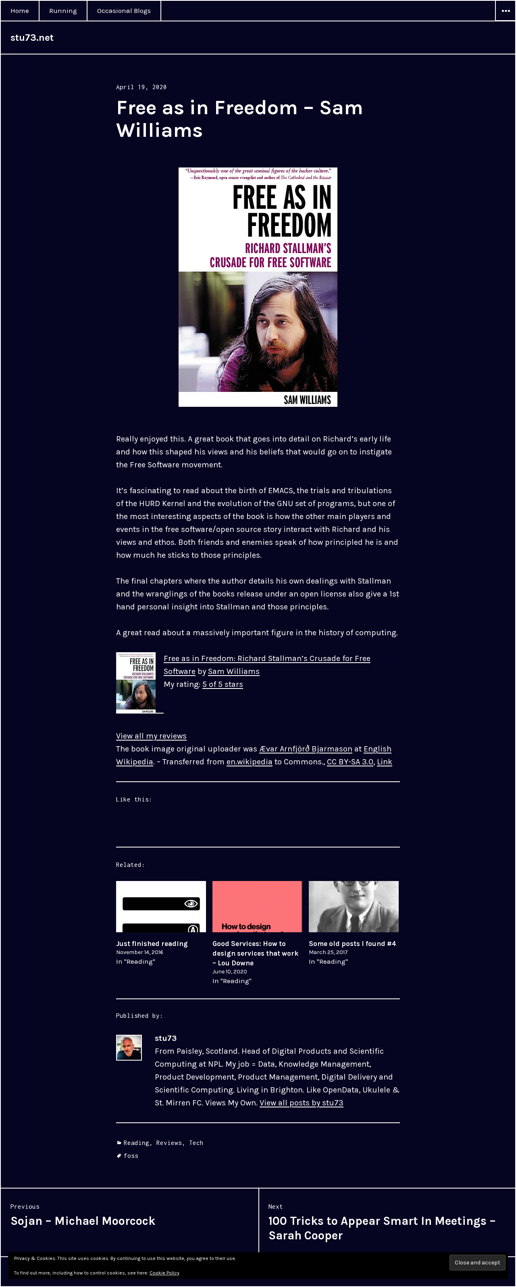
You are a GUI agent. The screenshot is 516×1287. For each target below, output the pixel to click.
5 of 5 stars (222, 684)
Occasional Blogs (124, 10)
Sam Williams (234, 671)
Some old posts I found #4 (352, 944)
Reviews (169, 1142)
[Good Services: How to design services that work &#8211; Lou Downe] (257, 906)
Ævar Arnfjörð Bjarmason (305, 748)
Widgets (505, 20)
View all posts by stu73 (301, 1102)
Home (19, 10)
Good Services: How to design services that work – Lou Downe (255, 953)
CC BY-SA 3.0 (350, 761)
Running (63, 10)
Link (384, 761)
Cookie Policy (164, 1273)
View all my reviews (151, 736)
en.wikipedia (250, 761)
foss (131, 1155)
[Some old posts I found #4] (354, 906)
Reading (136, 1142)
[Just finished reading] (161, 906)
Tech (196, 1142)
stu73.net (32, 37)
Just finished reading (152, 944)
